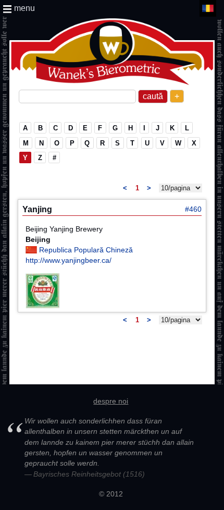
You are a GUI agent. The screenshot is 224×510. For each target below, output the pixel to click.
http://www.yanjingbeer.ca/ (68, 260)
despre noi (110, 401)
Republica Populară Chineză (86, 250)
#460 (193, 209)
